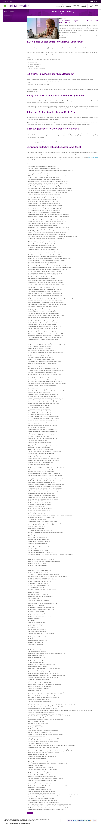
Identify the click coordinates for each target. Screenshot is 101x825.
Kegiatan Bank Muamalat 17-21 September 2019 (39, 703)
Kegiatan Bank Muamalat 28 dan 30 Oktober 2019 (39, 683)
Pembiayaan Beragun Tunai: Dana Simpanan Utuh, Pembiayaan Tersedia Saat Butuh (47, 675)
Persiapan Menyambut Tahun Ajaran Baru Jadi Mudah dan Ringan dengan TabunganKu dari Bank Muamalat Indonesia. (56, 795)
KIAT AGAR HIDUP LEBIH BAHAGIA (36, 567)
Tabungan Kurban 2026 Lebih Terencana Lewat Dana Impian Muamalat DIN (45, 333)
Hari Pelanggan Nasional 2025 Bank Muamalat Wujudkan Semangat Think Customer (47, 344)
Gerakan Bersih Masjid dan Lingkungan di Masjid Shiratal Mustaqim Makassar (46, 694)
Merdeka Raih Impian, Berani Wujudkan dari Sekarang (40, 356)
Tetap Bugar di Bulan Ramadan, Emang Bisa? (38, 539)
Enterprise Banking (68, 5)
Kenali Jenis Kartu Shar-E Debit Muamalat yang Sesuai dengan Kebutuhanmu (46, 315)
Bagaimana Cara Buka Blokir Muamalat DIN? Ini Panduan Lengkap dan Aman (46, 297)
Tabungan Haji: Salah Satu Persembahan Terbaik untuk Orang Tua (43, 695)
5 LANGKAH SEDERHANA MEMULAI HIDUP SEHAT (39, 582)
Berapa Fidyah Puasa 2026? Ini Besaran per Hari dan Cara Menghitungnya (45, 256)
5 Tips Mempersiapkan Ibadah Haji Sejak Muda (39, 510)
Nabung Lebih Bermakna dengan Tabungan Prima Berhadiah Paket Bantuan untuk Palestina (49, 267)
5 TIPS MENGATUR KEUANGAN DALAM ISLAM (38, 585)
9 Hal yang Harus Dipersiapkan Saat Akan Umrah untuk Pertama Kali (44, 473)
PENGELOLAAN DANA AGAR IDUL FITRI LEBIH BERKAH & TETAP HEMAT (44, 556)
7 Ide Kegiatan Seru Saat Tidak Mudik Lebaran (38, 427)
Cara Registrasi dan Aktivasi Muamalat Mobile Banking (41, 798)
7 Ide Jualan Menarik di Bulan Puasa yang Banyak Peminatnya (42, 434)
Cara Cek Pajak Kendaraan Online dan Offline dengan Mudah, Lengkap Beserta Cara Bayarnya (50, 190)
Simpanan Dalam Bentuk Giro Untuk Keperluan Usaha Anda (42, 780)
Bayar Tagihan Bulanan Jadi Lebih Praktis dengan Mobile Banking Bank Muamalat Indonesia (49, 804)
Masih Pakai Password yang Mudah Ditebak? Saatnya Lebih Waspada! (44, 240)
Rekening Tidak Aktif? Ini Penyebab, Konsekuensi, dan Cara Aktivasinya (44, 361)
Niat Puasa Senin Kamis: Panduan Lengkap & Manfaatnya (41, 495)
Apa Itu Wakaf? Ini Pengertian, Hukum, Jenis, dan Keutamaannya (43, 339)
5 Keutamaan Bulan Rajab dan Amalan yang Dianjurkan (41, 469)
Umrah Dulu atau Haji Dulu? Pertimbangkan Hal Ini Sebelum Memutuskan (45, 422)
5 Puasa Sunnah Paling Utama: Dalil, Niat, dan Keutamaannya (42, 330)
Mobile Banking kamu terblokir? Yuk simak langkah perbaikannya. (43, 752)
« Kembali (30, 813)
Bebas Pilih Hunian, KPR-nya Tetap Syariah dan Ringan (40, 357)
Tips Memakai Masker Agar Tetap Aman (37, 640)
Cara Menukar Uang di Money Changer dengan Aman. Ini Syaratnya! (44, 291)
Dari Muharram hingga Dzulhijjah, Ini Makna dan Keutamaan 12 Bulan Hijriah (46, 238)
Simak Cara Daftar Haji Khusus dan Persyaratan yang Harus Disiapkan (44, 451)
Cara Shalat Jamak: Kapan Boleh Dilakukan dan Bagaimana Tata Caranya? (45, 295)
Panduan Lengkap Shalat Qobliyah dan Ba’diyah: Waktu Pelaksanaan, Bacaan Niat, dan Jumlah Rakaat (52, 299)
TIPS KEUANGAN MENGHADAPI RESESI (37, 605)
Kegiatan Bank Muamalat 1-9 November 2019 (38, 681)
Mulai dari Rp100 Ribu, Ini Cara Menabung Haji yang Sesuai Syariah (43, 368)
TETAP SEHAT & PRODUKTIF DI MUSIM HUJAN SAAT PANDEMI (42, 589)
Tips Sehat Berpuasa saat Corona (36, 649)
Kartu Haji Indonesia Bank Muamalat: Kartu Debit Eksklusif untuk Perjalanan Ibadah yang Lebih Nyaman (52, 236)
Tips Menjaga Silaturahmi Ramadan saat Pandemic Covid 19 (42, 664)
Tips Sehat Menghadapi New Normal (36, 657)
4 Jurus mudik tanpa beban (34, 725)
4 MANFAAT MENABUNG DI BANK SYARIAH (38, 550)
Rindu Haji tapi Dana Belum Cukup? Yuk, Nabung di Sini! (41, 359)
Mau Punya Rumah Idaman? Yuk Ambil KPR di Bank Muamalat (42, 769)
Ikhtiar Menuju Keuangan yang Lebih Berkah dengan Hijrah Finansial (44, 379)
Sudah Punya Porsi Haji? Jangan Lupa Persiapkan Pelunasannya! (43, 499)
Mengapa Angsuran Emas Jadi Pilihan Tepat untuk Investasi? (42, 512)
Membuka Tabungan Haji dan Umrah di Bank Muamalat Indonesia (43, 802)
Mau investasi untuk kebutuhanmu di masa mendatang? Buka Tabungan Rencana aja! (48, 749)
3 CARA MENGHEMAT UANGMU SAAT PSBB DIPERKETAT (41, 607)
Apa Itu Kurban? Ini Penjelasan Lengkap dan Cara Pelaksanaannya (43, 403)
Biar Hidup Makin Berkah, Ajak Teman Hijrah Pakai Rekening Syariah (44, 322)
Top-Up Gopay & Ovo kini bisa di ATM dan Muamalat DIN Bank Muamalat (45, 684)
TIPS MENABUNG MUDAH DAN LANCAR (37, 563)
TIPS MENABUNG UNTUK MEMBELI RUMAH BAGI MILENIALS (42, 580)
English (10, 1)
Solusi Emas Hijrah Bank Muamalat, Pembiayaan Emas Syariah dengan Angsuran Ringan (48, 227)
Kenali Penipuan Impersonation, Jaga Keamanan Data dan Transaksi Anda (45, 282)
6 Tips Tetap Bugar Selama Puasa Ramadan (38, 444)
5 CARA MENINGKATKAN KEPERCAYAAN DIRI (38, 583)
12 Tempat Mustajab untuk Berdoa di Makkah (38, 407)
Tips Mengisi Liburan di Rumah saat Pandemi (38, 637)
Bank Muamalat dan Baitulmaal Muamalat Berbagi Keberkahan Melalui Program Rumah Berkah (50, 692)
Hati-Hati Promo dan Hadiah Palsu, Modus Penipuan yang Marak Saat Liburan (46, 284)
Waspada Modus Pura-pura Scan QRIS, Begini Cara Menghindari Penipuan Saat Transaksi (48, 216)
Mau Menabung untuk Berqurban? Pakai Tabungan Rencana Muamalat (44, 782)
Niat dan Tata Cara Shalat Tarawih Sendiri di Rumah (40, 442)
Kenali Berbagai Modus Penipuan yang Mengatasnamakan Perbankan (44, 203)
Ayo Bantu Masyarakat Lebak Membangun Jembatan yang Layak (43, 673)
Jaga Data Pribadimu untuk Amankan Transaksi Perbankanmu (42, 278)
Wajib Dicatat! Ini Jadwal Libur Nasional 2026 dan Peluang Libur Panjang (45, 289)
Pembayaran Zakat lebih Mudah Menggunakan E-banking (41, 791)
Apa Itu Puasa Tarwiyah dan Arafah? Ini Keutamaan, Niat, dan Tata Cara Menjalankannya (48, 214)
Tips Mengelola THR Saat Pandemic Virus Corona (39, 616)
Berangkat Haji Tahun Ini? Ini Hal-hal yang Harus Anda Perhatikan (43, 524)
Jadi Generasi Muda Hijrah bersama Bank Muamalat (40, 508)
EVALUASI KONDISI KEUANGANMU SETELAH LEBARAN (40, 552)
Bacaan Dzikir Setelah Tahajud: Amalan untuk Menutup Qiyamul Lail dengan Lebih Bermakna (50, 188)
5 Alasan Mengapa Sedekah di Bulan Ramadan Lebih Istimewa (42, 262)
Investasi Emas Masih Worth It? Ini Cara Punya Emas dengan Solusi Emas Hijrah (46, 186)
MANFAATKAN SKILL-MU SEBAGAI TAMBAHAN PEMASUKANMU (42, 604)
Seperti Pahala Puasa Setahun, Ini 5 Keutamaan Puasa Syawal (42, 425)
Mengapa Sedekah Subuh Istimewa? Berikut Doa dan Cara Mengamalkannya (46, 302)
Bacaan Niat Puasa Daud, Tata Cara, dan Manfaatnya (40, 412)
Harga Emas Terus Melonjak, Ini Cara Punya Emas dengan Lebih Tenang (44, 271)
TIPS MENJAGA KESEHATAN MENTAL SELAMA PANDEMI (41, 609)
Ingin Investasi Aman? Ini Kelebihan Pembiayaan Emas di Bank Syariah (44, 326)
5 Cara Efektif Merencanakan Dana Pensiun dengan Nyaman (42, 343)
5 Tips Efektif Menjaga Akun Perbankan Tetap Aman (40, 346)
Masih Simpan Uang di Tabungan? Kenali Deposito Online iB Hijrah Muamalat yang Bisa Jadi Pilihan (51, 170)
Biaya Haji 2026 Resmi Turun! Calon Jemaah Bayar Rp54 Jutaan (42, 311)
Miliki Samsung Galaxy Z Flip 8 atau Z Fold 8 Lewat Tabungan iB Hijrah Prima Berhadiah (48, 175)
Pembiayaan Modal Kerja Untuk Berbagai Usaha (39, 774)
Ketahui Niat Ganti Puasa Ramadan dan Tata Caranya (40, 457)
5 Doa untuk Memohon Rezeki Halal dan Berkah (39, 477)
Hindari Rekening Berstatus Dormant (37, 629)
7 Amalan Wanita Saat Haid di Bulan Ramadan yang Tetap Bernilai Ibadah (45, 251)
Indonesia (5, 1)
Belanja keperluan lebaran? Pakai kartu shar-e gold (40, 789)
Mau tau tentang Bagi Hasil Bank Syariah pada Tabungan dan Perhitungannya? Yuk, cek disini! (50, 751)
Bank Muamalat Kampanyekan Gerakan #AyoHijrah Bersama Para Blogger (45, 719)
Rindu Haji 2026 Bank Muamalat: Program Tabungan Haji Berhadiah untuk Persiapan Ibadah (49, 258)
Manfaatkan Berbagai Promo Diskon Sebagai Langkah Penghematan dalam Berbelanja (48, 785)
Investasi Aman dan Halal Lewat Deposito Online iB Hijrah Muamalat (44, 376)
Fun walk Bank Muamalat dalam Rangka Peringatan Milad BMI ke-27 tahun (45, 734)
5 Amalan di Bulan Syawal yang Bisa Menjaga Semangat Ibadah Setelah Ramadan (47, 242)
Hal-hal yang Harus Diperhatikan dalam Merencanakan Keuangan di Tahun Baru (46, 806)
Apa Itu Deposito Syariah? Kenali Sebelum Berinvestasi (41, 493)
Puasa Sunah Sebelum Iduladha (35, 644)
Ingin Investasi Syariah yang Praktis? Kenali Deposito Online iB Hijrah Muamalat (46, 208)
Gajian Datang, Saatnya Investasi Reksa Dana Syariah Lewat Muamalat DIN (45, 273)
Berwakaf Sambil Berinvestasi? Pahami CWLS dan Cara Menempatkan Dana (45, 335)
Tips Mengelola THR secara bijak (35, 727)
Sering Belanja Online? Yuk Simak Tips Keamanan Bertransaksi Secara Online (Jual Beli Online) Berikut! (51, 745)
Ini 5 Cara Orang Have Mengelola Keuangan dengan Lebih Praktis (43, 177)
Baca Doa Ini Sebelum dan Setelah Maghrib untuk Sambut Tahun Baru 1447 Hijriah (47, 383)
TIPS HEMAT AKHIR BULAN (34, 593)
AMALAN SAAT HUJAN (33, 598)
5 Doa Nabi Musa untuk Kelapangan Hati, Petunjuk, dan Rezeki (42, 363)
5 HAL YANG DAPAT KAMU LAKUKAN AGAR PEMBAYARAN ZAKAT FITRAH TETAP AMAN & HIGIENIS (50, 554)
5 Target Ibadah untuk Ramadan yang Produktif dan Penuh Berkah (43, 446)
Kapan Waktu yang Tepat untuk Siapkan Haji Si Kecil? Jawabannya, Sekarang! (46, 484)
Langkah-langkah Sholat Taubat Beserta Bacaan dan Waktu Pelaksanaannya (46, 401)
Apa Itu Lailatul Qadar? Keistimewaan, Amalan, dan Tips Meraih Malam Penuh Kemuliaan (48, 253)
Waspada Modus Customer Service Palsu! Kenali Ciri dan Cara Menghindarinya (46, 220)
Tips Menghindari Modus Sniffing (36, 528)
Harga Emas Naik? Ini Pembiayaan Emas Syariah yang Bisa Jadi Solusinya (45, 321)
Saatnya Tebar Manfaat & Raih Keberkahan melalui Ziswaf (41, 482)
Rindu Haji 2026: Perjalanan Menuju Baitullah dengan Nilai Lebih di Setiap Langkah (47, 232)
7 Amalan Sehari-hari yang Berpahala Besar (38, 308)
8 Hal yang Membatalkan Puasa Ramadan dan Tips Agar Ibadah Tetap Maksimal (46, 260)
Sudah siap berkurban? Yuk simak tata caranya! (39, 717)
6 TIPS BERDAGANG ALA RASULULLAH (37, 587)
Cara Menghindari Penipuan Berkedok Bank (38, 743)
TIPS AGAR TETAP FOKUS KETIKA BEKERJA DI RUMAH (40, 578)
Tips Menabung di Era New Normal (36, 648)
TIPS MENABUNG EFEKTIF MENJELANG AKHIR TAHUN (40, 596)
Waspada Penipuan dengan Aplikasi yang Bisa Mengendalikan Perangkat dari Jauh (47, 523)
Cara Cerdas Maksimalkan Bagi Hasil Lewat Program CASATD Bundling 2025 (45, 319)
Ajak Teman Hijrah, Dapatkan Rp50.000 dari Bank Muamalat (42, 199)
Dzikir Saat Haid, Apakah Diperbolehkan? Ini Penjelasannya (42, 166)
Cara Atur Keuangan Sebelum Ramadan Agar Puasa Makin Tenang (43, 455)
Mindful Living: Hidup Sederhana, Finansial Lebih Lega (40, 348)
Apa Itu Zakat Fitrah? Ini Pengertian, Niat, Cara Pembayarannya (43, 249)
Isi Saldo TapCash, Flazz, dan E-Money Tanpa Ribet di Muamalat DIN (43, 306)
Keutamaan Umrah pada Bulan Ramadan (37, 537)
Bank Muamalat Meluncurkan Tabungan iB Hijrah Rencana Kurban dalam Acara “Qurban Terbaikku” (51, 716)
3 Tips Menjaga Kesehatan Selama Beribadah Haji (39, 405)
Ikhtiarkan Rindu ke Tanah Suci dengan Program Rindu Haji (42, 324)
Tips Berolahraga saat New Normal (36, 655)
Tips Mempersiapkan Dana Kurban (36, 646)
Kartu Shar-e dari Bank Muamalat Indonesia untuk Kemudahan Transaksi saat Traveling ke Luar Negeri (52, 796)
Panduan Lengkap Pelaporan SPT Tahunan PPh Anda (40, 449)
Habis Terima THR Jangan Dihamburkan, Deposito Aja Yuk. (41, 793)
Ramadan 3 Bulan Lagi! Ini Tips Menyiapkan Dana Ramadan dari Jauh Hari (45, 300)
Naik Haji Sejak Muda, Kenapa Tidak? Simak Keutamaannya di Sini (43, 418)
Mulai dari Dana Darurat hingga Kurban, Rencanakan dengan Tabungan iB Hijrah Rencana (49, 172)
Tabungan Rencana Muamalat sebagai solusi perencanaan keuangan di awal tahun (47, 762)
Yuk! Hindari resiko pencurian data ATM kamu (38, 723)
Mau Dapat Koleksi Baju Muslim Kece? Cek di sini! (39, 701)
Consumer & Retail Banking (60, 5)
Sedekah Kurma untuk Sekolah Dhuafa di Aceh (39, 672)
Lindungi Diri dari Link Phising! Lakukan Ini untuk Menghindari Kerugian (45, 400)
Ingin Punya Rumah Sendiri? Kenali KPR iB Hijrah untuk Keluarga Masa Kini (45, 205)
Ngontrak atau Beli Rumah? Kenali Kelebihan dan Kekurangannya (43, 168)
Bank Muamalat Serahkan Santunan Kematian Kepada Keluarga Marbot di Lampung (48, 706)
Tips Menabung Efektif (33, 760)
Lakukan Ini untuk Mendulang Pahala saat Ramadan (40, 547)
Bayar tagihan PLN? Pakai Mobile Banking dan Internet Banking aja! (43, 738)
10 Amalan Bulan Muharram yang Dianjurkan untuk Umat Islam (43, 201)
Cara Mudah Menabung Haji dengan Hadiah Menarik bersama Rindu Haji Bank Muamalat (49, 207)
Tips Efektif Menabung (33, 638)
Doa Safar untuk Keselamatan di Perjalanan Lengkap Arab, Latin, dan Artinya (46, 223)
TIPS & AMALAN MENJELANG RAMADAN (37, 565)
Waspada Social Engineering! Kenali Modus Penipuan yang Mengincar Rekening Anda (48, 181)
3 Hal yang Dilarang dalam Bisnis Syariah (37, 626)
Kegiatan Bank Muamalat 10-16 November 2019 (39, 679)
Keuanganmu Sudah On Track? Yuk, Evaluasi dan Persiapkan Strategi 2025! (45, 488)
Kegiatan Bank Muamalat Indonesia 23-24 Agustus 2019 (41, 712)
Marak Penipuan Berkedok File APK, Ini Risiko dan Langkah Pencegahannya (45, 277)
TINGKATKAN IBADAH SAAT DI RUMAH (37, 569)
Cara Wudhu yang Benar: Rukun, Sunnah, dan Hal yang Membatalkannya (45, 337)
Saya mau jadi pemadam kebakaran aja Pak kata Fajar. (40, 732)
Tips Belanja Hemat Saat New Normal (36, 615)
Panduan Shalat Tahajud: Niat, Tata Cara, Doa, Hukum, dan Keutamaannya (45, 398)
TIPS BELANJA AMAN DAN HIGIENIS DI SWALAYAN (39, 570)
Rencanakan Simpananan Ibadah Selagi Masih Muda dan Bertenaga (44, 784)
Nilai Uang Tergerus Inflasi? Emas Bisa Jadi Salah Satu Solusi (42, 174)
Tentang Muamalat (83, 5)
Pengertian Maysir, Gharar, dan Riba (36, 622)
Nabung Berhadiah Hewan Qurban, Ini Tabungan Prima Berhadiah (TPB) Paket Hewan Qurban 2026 (51, 229)
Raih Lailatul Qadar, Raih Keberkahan (36, 536)
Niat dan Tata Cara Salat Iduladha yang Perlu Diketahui (40, 218)
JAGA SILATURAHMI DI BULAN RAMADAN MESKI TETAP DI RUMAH (43, 558)
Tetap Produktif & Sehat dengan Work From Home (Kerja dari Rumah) (44, 668)
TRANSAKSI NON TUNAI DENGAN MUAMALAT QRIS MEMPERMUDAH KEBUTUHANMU (47, 576)
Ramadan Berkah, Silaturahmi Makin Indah (38, 543)
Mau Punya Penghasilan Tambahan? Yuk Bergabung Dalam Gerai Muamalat (45, 778)
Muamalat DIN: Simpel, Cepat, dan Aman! (37, 513)
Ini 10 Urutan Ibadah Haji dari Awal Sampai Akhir (39, 414)
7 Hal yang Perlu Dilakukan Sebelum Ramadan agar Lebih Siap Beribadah (45, 275)
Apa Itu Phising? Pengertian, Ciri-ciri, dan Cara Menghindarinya (42, 521)
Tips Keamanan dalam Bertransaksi (36, 787)
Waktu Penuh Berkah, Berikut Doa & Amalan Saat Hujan (41, 466)
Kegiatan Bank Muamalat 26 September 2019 (38, 699)
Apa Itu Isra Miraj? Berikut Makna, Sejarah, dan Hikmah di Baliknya (43, 460)
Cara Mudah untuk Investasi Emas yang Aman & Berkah (41, 389)
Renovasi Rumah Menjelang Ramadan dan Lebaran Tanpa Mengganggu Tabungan (47, 269)
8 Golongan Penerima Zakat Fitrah (36, 662)
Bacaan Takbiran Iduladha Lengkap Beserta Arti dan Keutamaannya (44, 210)
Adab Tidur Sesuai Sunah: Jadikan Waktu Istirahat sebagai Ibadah (43, 286)
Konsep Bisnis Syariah (33, 627)
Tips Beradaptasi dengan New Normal (37, 660)
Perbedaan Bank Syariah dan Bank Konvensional (39, 548)
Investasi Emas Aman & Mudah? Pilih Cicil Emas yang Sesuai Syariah (44, 458)
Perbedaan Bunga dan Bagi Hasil (35, 765)
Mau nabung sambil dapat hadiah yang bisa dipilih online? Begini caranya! (45, 714)
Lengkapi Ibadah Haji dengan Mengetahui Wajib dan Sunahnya (43, 394)
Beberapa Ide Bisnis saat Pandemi (36, 635)
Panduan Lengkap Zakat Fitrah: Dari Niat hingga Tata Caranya (42, 431)
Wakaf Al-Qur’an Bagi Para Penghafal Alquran (38, 670)
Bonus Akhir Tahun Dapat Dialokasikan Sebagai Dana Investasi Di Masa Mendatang (47, 763)
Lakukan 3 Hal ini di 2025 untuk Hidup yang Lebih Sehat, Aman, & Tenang (45, 475)
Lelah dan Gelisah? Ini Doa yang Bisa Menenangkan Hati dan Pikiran (44, 317)
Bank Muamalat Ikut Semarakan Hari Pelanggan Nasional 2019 (42, 708)
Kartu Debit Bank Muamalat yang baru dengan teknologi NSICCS (43, 747)
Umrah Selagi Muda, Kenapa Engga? (36, 526)
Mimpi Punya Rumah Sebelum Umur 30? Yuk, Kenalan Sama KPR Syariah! (45, 486)
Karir (96, 5)
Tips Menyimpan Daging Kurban (35, 642)
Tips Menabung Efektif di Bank (35, 690)
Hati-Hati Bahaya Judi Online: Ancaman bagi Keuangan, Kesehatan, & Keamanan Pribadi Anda (50, 515)
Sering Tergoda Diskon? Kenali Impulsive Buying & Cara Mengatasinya (44, 491)
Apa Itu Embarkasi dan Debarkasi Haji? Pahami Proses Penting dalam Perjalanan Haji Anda (49, 480)
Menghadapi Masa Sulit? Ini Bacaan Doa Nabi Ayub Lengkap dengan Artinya (46, 185)
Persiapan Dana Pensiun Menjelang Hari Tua (38, 771)
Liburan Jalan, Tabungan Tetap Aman (36, 506)
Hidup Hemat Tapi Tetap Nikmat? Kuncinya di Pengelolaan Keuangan (44, 416)
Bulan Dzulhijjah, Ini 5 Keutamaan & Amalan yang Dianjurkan (42, 396)
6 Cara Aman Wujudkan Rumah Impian (37, 519)
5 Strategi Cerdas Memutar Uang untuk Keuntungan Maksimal (42, 420)
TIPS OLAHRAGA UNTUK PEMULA (36, 611)
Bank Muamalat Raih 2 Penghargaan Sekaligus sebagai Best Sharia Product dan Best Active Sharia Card (52, 705)
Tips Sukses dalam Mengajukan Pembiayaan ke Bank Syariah (42, 776)
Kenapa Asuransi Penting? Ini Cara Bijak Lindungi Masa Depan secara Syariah (46, 390)
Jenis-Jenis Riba (31, 620)
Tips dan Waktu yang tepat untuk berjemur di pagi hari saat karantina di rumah (46, 653)
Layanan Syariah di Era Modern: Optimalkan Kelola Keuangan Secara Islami (45, 532)
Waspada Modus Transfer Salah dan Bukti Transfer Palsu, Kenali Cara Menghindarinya (48, 192)
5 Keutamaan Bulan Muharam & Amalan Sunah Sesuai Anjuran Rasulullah (45, 381)
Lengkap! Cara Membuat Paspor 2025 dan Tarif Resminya (41, 354)
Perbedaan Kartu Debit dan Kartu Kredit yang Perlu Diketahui (42, 332)
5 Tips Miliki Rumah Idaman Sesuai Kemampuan (39, 464)
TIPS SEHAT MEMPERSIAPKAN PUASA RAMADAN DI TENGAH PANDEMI (44, 561)
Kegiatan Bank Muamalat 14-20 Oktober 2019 (38, 688)
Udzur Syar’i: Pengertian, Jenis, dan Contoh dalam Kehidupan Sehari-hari (45, 293)
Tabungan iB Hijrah (93, 157)
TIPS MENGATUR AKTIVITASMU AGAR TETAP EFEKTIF (40, 591)
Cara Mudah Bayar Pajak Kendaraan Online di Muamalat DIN (42, 350)
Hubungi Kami (91, 5)
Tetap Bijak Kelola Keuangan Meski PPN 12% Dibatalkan (41, 471)
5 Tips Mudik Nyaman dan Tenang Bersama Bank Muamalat (42, 247)
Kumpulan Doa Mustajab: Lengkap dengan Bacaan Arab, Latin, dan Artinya (45, 352)
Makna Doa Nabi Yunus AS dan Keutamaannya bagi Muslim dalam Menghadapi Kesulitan (49, 265)
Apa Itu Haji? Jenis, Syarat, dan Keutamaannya (39, 409)
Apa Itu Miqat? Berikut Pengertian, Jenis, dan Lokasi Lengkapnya (43, 310)
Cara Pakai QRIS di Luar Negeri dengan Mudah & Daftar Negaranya (43, 313)
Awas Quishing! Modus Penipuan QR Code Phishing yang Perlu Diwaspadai (45, 280)
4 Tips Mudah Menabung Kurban (35, 624)
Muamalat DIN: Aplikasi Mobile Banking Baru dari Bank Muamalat (43, 677)
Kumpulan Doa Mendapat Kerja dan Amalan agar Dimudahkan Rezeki (44, 243)
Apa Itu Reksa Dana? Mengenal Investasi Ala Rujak (40, 502)
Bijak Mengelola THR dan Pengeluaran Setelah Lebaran (41, 245)
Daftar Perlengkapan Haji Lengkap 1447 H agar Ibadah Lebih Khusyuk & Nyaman (47, 221)
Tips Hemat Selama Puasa (34, 618)
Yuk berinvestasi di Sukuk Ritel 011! (36, 736)
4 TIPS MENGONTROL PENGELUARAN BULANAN (39, 572)
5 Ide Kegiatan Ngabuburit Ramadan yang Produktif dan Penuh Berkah (44, 264)
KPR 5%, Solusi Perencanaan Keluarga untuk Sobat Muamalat (42, 800)
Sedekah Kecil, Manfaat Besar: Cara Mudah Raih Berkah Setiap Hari (43, 328)
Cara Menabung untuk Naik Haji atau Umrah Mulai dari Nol (42, 372)
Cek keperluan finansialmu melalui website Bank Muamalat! (42, 756)
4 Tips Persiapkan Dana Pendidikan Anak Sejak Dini (40, 504)
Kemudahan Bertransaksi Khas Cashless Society (39, 541)
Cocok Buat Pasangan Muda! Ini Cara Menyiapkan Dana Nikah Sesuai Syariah (46, 370)
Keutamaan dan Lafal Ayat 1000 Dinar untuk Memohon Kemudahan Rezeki (45, 341)
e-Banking (76, 5)
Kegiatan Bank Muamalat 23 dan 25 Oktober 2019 (39, 686)
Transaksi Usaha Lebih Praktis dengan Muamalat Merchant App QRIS (44, 254)
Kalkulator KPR (8, 15)
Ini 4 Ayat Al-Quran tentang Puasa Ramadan (38, 436)
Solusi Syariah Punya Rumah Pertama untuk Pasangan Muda (42, 365)
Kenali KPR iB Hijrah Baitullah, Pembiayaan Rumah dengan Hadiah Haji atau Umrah (47, 183)
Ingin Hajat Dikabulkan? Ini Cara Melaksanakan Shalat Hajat (42, 385)
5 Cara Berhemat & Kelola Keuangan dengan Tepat (40, 530)
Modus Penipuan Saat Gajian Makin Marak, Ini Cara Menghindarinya (44, 212)
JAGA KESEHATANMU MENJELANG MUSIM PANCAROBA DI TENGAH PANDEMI (46, 602)
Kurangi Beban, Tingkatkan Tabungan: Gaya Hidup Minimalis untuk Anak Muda (46, 479)
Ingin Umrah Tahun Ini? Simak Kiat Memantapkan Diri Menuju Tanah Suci (45, 197)
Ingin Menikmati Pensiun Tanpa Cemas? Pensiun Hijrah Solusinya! (43, 490)
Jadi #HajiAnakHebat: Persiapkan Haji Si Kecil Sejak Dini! (41, 517)
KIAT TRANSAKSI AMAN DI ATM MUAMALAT (38, 594)
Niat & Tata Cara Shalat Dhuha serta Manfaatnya (39, 447)
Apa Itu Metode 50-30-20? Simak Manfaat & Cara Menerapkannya (43, 497)
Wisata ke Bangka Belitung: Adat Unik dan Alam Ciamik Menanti (43, 730)
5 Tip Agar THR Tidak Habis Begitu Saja (37, 534)
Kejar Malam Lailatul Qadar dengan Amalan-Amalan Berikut (42, 433)
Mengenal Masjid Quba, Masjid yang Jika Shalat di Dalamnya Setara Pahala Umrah (47, 304)
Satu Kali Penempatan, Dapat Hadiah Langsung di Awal (41, 367)
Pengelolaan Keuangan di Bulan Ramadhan (38, 754)
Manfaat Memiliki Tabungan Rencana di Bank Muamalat (41, 633)
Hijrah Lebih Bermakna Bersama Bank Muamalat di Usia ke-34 (42, 225)
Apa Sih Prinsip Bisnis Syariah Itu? (36, 721)
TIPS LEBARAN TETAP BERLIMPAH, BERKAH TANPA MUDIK (41, 559)
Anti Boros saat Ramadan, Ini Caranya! (37, 545)
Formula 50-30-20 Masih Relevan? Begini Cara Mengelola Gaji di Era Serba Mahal (46, 196)
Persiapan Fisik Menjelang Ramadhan (37, 651)
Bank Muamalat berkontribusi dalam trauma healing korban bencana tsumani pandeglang (49, 739)
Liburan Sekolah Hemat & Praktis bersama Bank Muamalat (41, 378)
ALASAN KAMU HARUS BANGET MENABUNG (38, 600)
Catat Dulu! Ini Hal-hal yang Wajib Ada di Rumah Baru (40, 462)
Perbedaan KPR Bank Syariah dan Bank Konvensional (40, 767)
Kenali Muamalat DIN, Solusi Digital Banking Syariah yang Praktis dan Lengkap (46, 234)
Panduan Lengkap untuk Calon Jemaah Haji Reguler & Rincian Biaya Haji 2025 (46, 468)
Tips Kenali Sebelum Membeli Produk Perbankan (39, 501)
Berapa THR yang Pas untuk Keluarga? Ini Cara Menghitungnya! (43, 429)
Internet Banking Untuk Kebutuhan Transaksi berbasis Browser (43, 741)
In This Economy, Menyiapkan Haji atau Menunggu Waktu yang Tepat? (44, 179)
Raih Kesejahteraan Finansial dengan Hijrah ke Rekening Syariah (43, 411)
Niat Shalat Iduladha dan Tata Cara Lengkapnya (39, 392)
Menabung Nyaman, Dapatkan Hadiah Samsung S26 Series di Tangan (44, 194)
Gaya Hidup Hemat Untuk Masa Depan (37, 613)
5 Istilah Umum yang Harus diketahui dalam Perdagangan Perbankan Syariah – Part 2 (48, 808)
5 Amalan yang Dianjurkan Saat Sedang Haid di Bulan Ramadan (43, 438)
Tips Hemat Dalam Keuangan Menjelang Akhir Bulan (40, 773)
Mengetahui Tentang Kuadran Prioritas (37, 631)
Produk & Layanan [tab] (9, 11)
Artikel (6, 19)
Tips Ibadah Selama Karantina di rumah (37, 666)
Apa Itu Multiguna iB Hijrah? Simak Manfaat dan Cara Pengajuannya (44, 231)
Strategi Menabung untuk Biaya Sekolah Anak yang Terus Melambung (44, 374)
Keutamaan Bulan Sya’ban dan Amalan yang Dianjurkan (41, 453)
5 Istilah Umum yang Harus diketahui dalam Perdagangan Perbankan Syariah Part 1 (47, 809)
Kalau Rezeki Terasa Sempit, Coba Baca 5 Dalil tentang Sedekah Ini (43, 288)
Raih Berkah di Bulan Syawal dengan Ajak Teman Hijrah (41, 423)
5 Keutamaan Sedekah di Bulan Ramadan (38, 440)
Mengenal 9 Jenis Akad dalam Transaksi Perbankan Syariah (42, 387)
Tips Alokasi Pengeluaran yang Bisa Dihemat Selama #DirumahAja (43, 659)
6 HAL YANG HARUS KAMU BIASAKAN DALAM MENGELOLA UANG (43, 574)
